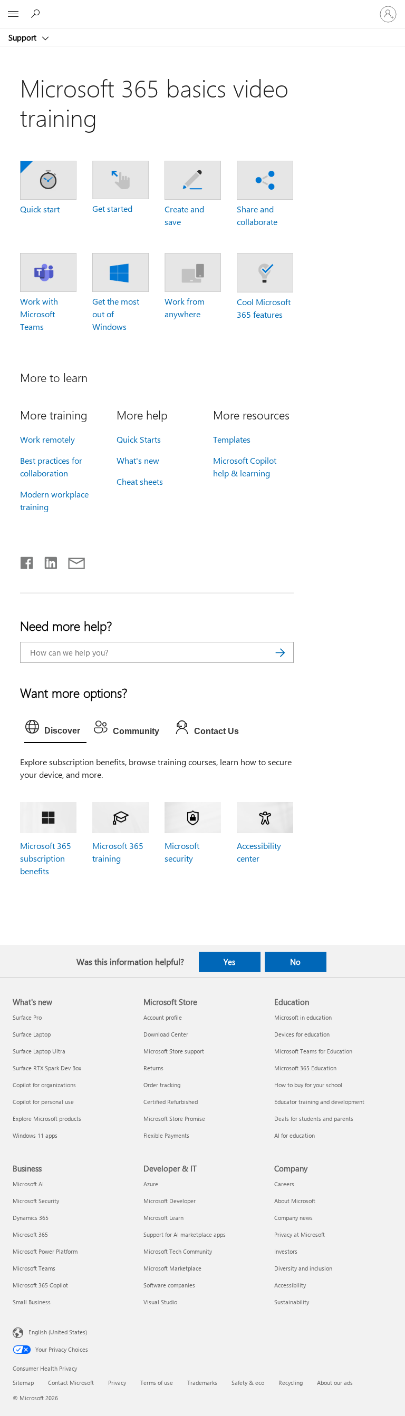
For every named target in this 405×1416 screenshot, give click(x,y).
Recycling (290, 1382)
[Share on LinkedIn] (47, 560)
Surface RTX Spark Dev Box (47, 1068)
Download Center (165, 1034)
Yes (229, 961)
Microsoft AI (28, 1184)
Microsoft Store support (173, 1051)
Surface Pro (27, 1017)
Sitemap (23, 1382)
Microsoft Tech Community (177, 1251)
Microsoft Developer (169, 1201)
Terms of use (156, 1382)
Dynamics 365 (31, 1218)
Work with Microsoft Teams (39, 314)
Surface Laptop (32, 1034)
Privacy (117, 1382)
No (295, 961)
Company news (293, 1218)
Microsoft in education (303, 1017)
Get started (112, 208)
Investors (285, 1251)
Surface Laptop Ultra (39, 1051)
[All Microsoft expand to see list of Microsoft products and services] (13, 14)
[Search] (280, 652)
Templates (231, 439)
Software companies (169, 1285)
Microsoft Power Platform (45, 1251)
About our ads (335, 1382)
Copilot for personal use (43, 1102)
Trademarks (202, 1382)
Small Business (32, 1302)
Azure (150, 1184)
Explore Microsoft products (47, 1118)
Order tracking (161, 1085)
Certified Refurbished (170, 1102)
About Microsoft (294, 1201)
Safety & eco (248, 1382)
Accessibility (290, 1285)
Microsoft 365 (30, 1234)
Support (23, 37)
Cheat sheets (140, 481)
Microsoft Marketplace (172, 1268)
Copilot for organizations (44, 1085)
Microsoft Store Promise (174, 1118)
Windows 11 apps (35, 1135)
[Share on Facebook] (27, 560)
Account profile (162, 1017)
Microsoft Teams (34, 1268)
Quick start (40, 208)
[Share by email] (72, 560)
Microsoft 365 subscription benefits (45, 858)
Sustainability (291, 1302)
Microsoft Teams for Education (313, 1051)
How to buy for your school (308, 1085)
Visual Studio (160, 1302)
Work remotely (47, 439)
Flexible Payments (166, 1135)
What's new (138, 460)
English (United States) (57, 1332)
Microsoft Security (36, 1201)
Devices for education (302, 1034)
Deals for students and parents (313, 1118)
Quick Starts (139, 439)
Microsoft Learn (163, 1218)
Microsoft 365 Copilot (40, 1285)
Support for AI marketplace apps (184, 1234)
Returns (153, 1068)
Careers (284, 1184)
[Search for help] (37, 13)
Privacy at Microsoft (299, 1234)
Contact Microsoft (71, 1382)
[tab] (55, 729)
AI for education (294, 1135)
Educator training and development (319, 1102)
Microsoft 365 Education (305, 1068)
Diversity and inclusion (303, 1268)
